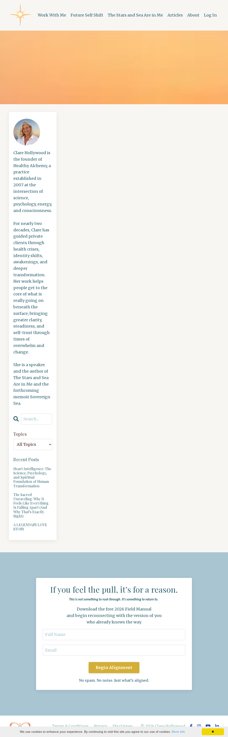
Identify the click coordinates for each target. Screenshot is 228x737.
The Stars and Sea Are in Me (135, 15)
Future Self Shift (87, 15)
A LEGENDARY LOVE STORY (30, 527)
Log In (210, 15)
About (193, 15)
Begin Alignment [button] (114, 667)
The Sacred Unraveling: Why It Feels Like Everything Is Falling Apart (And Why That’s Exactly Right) (31, 505)
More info (178, 731)
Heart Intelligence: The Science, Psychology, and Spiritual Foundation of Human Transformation (32, 477)
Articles (175, 15)
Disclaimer (123, 726)
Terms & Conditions (70, 726)
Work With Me (52, 15)
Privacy (100, 726)
